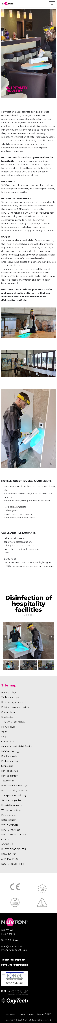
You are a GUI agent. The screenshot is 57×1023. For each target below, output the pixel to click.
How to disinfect (9, 776)
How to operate (9, 771)
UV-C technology (10, 751)
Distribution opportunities (15, 707)
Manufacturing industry (14, 790)
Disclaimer (10, 1014)
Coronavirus (7, 741)
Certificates (7, 717)
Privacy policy (8, 692)
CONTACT (6, 839)
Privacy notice (26, 1014)
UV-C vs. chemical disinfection (16, 746)
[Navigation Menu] (52, 3)
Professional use (10, 761)
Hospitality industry (11, 805)
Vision (4, 732)
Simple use (7, 766)
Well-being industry (12, 810)
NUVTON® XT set (10, 830)
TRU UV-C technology (13, 722)
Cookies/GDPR (44, 1014)
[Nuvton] (8, 4)
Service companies (11, 800)
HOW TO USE (8, 854)
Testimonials (7, 780)
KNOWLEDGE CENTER (13, 849)
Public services (9, 815)
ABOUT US (7, 844)
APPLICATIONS (9, 859)
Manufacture (8, 727)
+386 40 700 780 (18, 950)
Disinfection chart (10, 756)
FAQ (3, 736)
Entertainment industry (14, 785)
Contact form (8, 712)
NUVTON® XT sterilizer (13, 834)
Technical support (11, 697)
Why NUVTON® (10, 825)
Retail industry (9, 820)
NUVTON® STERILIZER (13, 864)
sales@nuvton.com (11, 946)
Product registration (12, 702)
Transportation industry (14, 795)
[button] (5, 637)
